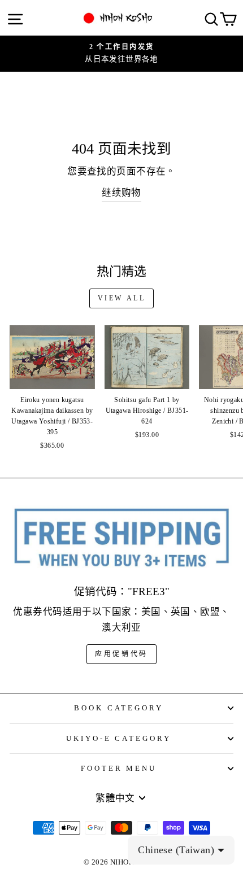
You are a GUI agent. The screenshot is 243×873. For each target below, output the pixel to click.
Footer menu (119, 768)
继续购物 (121, 192)
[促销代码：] (121, 538)
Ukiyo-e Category (119, 738)
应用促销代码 (121, 654)
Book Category (119, 708)
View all (122, 298)
